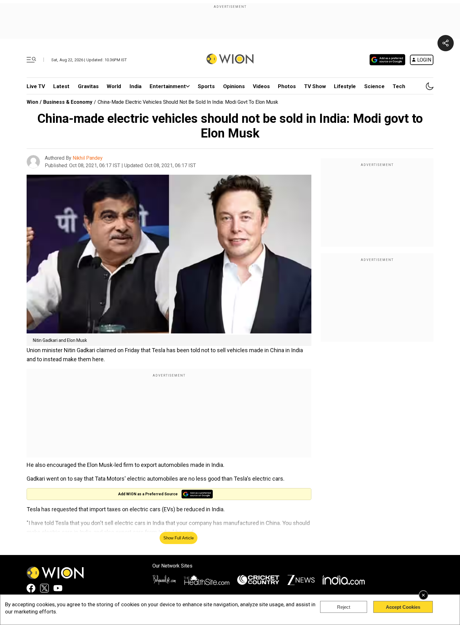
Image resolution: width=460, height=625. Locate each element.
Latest (61, 86)
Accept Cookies (403, 607)
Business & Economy (67, 102)
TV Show (315, 86)
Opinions (234, 86)
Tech (399, 86)
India (135, 86)
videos (261, 86)
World (114, 86)
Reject (343, 607)
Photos (287, 86)
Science (374, 86)
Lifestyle (345, 86)
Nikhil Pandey (88, 158)
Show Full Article (178, 538)
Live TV (36, 86)
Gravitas (88, 86)
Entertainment (168, 86)
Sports (206, 86)
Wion (32, 102)
